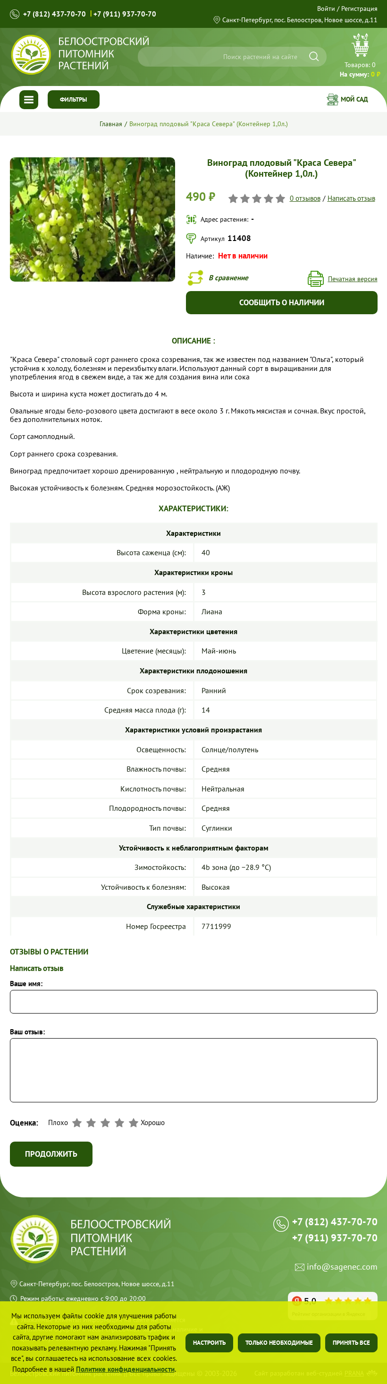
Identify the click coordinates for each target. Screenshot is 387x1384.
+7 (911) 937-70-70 (124, 13)
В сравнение (228, 277)
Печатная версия (353, 279)
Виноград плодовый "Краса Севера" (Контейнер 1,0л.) (208, 124)
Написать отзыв (351, 198)
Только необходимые (279, 1343)
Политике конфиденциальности (125, 1369)
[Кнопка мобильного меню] (28, 99)
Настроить (209, 1343)
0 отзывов (305, 198)
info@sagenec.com (342, 1267)
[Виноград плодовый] (93, 161)
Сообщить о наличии (281, 302)
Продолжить (51, 1154)
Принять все (351, 1343)
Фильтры (73, 99)
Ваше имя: (26, 984)
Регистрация (359, 8)
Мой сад (354, 99)
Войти (326, 8)
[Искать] (314, 56)
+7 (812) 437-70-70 (54, 13)
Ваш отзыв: (27, 1032)
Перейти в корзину (360, 56)
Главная (111, 124)
